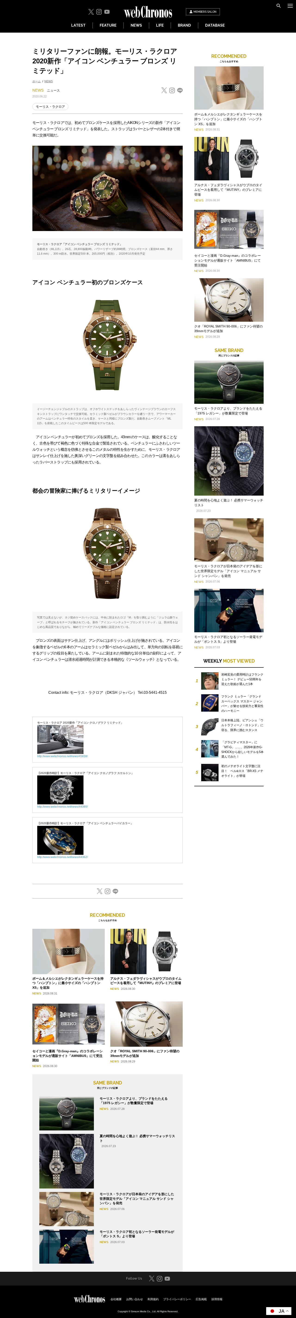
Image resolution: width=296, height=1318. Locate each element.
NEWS (136, 25)
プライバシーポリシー (177, 1299)
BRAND (184, 25)
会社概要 (116, 1299)
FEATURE (108, 25)
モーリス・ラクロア (50, 106)
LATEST (78, 25)
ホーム (36, 81)
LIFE (160, 25)
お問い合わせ (134, 1299)
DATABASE (215, 25)
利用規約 (153, 1299)
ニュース (53, 90)
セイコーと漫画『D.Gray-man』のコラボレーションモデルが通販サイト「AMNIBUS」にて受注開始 (67, 1055)
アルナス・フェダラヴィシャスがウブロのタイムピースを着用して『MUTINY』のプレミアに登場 (228, 190)
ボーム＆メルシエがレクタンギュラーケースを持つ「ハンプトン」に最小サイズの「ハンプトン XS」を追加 (68, 983)
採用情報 (216, 1299)
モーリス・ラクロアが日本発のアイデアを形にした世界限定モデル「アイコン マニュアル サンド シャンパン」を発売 (137, 1198)
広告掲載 (201, 1299)
